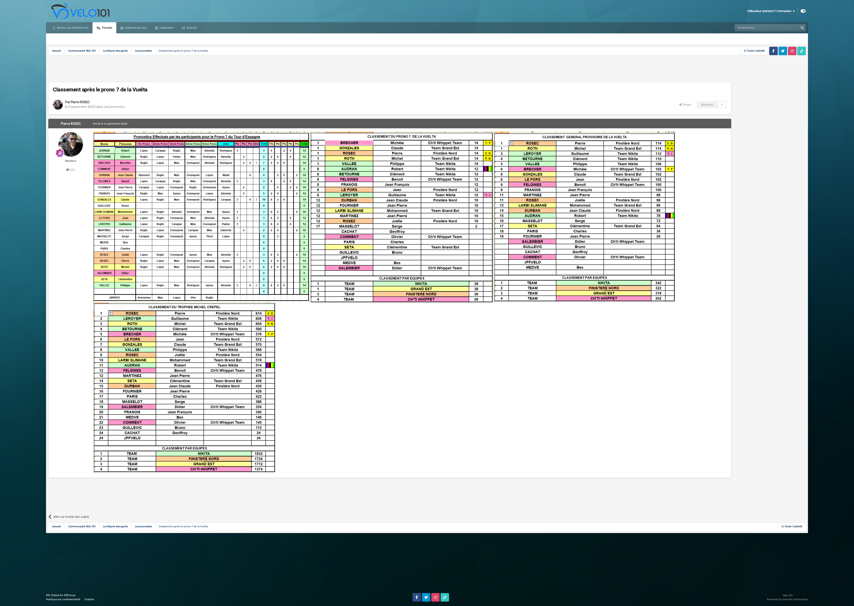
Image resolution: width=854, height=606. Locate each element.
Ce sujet (787, 27)
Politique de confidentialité (63, 599)
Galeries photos (135, 27)
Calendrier (166, 27)
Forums (106, 27)
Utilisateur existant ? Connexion (770, 11)
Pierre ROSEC (80, 102)
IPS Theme (52, 595)
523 (72, 169)
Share (686, 104)
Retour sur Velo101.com (72, 27)
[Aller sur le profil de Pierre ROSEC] (58, 105)
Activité (191, 27)
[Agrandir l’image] (201, 217)
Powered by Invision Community (787, 599)
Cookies (89, 599)
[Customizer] (803, 11)
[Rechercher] (802, 27)
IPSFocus (70, 595)
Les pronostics (114, 107)
